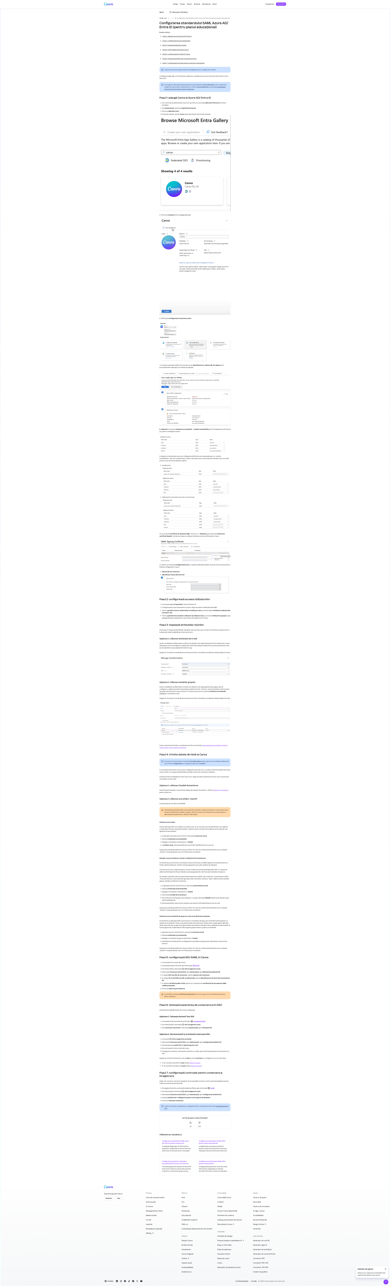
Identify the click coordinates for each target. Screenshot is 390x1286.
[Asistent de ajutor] (386, 1282)
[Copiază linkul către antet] (158, 97)
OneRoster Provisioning (220, 790)
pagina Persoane (194, 1063)
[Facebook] (125, 1281)
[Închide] (386, 1269)
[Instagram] (121, 1281)
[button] (175, 4)
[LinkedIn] (117, 1281)
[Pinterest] (133, 1281)
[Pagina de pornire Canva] (108, 4)
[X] (137, 1281)
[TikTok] (129, 1281)
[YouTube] (141, 1281)
